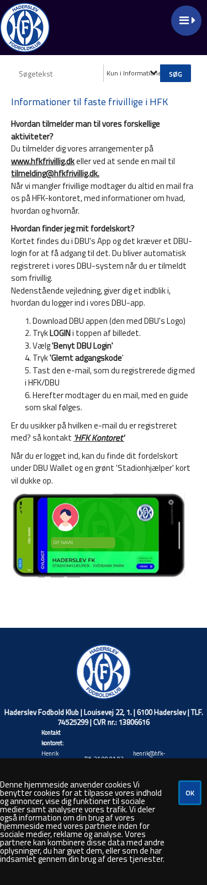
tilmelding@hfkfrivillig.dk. (55, 173)
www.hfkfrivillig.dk (43, 161)
